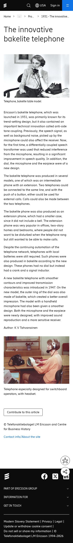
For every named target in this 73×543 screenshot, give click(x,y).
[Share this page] (65, 471)
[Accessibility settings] (65, 460)
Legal (58, 521)
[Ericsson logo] (5, 5)
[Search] (28, 5)
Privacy (47, 521)
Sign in (55, 5)
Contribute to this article (23, 412)
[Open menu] (67, 5)
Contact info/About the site (22, 437)
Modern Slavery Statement (21, 521)
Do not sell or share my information (27, 531)
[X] (55, 476)
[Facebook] (44, 476)
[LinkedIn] (66, 476)
